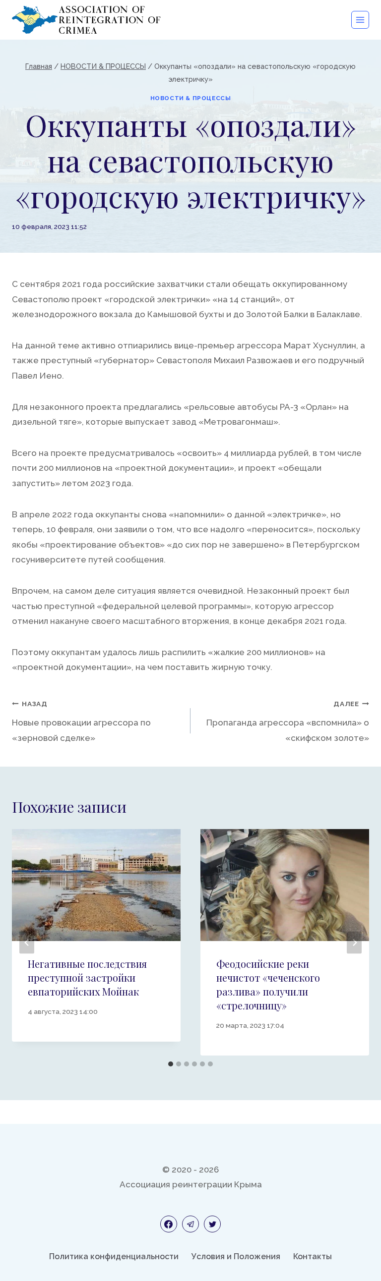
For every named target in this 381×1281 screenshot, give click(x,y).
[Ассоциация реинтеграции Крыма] (86, 20)
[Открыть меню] (360, 20)
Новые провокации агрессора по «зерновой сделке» (81, 721)
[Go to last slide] (26, 942)
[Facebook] (168, 1224)
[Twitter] (212, 1224)
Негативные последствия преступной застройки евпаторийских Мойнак (87, 977)
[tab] (170, 1063)
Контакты (312, 1256)
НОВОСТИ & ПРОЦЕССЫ (190, 98)
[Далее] (354, 942)
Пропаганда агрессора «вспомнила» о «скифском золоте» (287, 721)
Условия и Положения (235, 1256)
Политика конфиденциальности (114, 1256)
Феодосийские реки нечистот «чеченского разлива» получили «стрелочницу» (268, 984)
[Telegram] (190, 1224)
